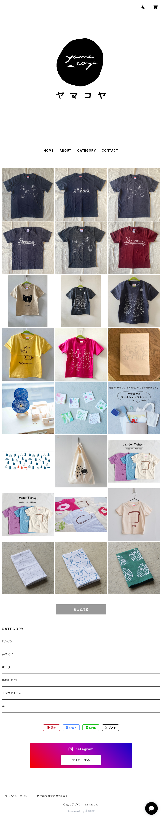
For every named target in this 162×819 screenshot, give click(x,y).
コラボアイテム (12, 693)
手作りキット (10, 680)
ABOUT (65, 150)
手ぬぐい (7, 654)
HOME (49, 150)
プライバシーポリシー (17, 796)
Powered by (76, 811)
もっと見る (81, 609)
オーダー (8, 667)
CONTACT (110, 150)
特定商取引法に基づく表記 (52, 796)
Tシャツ (7, 641)
